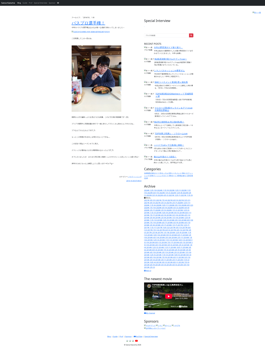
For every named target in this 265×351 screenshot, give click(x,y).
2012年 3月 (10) (183, 265)
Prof (30, 3)
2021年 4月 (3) (149, 203)
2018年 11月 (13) (150, 220)
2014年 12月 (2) (152, 247)
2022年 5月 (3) (152, 195)
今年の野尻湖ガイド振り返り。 (168, 47)
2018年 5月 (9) (173, 223)
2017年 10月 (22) (163, 227)
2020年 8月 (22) (187, 205)
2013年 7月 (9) (161, 257)
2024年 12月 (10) (150, 190)
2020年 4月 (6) (184, 208)
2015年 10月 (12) (179, 240)
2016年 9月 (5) (166, 235)
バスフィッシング (135, 177)
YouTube (139, 336)
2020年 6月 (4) (161, 208)
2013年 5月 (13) (184, 257)
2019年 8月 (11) (185, 213)
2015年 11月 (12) (166, 240)
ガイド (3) (157, 173)
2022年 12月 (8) (177, 193)
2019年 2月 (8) (160, 218)
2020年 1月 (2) (172, 210)
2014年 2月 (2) (173, 252)
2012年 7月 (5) (184, 262)
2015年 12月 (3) (153, 240)
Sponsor (52, 3)
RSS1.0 (148, 271)
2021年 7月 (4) (161, 200)
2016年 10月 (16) (153, 235)
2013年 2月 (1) (172, 260)
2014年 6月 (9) (174, 250)
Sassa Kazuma (8, 2)
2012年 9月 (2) (161, 262)
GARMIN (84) (149, 173)
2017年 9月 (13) (176, 227)
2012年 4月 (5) (172, 265)
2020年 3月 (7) (149, 210)
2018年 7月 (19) (150, 223)
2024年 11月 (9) (163, 190)
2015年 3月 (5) (167, 245)
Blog (19, 3)
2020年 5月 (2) (173, 208)
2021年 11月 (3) (187, 195)
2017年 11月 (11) (150, 227)
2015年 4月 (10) (155, 245)
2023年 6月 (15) (153, 193)
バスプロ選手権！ (88, 23)
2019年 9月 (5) (173, 213)
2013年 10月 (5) (174, 255)
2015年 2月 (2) (178, 245)
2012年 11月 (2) (183, 260)
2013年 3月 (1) (160, 260)
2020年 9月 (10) (175, 205)
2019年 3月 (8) (149, 218)
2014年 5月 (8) (185, 250)
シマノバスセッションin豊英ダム (169, 70)
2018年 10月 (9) (163, 220)
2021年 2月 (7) (172, 203)
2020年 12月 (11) (184, 203)
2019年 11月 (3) (150, 213)
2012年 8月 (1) (173, 262)
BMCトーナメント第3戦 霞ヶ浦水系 (171, 82)
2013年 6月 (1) (173, 257)
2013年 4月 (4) (149, 260)
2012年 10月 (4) (150, 262)
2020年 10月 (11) (162, 205)
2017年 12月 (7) (183, 225)
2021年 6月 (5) (173, 200)
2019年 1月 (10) (172, 218)
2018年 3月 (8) (149, 225)
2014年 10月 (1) (177, 247)
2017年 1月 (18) (164, 232)
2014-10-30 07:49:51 (134, 181)
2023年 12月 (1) (175, 190)
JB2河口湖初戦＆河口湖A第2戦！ (169, 121)
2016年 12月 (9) (176, 232)
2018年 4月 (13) (184, 223)
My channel (150, 313)
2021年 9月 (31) (150, 200)
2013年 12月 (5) (150, 255)
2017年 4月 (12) (177, 230)
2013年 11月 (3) (162, 255)
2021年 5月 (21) (184, 200)
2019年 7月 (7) (149, 215)
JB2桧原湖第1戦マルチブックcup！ (170, 59)
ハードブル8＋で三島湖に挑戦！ (169, 145)
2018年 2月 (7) (160, 225)
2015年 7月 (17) (168, 242)
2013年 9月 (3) (185, 255)
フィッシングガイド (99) (162, 176)
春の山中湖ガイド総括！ (165, 156)
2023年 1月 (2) (165, 193)
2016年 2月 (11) (178, 237)
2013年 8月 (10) (150, 257)
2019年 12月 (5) (183, 210)
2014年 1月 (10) (185, 252)
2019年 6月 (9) (160, 215)
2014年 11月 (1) (165, 247)
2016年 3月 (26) (166, 237)
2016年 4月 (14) (153, 237)
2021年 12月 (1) (175, 195)
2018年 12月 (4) (184, 218)
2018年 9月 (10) (175, 220)
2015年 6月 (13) (180, 242)
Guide (25, 3)
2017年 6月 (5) (165, 230)
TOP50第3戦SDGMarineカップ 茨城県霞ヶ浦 (174, 95)
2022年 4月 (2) (163, 195)
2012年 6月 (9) (149, 265)
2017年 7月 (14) (153, 230)
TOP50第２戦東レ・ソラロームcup (171, 133)
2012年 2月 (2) (149, 267)
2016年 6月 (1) (177, 235)
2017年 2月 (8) (152, 232)
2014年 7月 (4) (163, 250)
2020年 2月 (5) (160, 210)
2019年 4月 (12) (184, 215)
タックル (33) (166, 173)
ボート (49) (176, 176)
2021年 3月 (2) (160, 203)
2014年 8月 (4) (152, 250)
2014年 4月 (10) (150, 252)
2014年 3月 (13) (162, 252)
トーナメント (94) (178, 173)
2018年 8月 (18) (187, 220)
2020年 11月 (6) (150, 205)
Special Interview (40, 3)
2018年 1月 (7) (172, 225)
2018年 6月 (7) (161, 223)
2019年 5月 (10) (172, 215)
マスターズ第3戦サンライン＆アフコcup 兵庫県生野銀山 (173, 109)
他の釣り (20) (185, 176)
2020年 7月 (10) (150, 208)
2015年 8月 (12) (155, 242)
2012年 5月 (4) (160, 265)
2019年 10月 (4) (162, 213)
